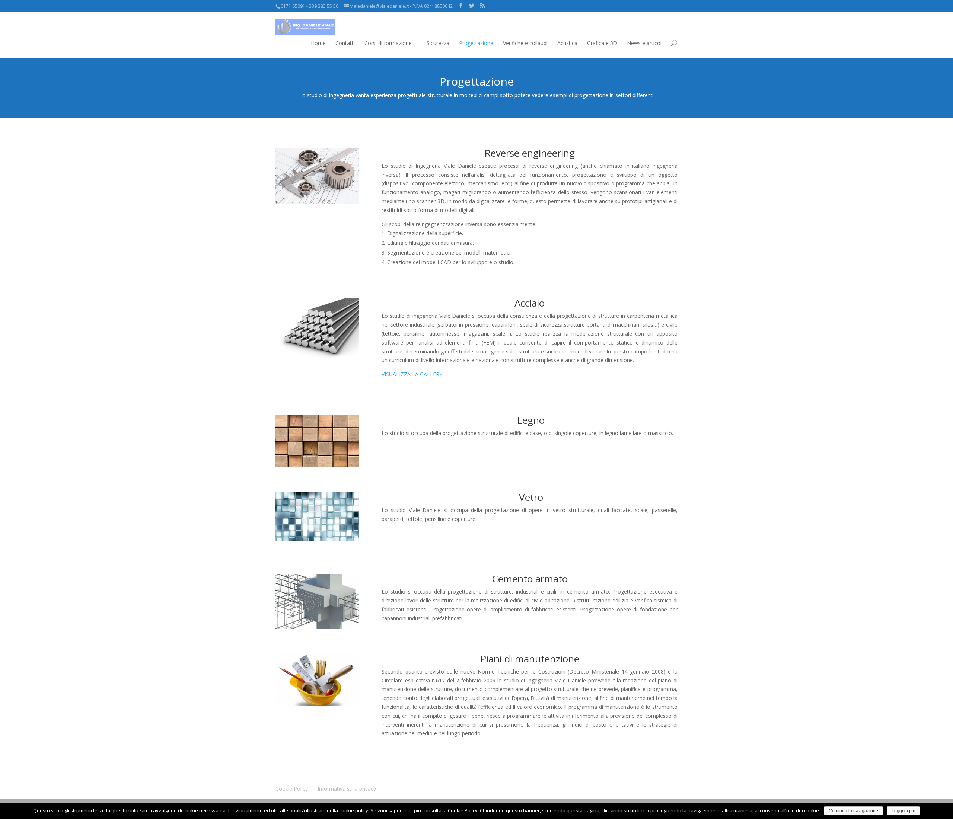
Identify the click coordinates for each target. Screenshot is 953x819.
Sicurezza (438, 43)
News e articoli (645, 43)
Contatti (345, 43)
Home (318, 43)
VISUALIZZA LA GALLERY (412, 374)
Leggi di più (903, 810)
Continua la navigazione (853, 810)
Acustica (567, 43)
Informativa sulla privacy (347, 788)
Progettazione (476, 43)
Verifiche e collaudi (525, 43)
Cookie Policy (291, 788)
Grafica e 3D (602, 43)
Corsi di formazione (388, 43)
